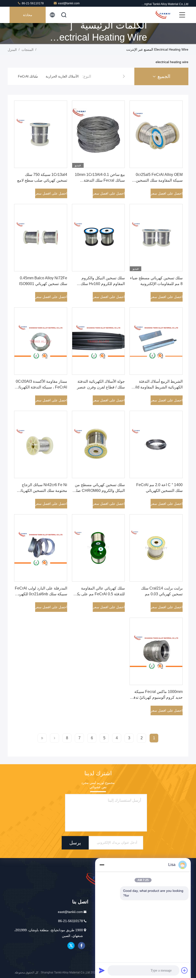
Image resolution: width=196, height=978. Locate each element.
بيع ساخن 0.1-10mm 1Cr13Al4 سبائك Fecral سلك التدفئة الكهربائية (100, 180)
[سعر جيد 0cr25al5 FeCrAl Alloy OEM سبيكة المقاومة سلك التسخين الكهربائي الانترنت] (156, 134)
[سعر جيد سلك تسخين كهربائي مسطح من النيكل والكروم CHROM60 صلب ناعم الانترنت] (98, 444)
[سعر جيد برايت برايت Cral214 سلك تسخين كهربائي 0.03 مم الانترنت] (156, 547)
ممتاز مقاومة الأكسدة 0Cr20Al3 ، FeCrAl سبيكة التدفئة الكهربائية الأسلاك (41, 387)
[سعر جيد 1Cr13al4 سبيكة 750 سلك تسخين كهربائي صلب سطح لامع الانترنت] (40, 134)
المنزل (12, 50)
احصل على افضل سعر (167, 193)
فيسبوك (81, 945)
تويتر (71, 945)
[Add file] (184, 970)
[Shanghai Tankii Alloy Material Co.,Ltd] (163, 15)
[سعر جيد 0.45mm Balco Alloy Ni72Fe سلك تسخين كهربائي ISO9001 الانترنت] (40, 237)
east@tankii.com (69, 3)
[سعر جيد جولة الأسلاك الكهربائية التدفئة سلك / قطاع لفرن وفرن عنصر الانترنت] (98, 341)
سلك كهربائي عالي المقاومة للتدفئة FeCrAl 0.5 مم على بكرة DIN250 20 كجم (99, 594)
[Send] (102, 970)
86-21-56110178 (32, 3)
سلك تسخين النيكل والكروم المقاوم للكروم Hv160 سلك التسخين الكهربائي (103, 284)
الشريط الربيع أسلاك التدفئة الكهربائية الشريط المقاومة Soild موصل (157, 387)
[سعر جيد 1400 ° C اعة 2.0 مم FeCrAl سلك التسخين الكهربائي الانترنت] (156, 444)
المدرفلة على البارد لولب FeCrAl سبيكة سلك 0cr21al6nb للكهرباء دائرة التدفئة (41, 594)
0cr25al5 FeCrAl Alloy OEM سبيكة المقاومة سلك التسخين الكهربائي (159, 180)
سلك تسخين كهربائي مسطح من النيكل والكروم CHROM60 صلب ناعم (98, 490)
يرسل (75, 843)
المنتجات (27, 50)
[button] (124, 76)
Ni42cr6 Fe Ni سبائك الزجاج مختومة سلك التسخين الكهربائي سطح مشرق (42, 490)
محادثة (27, 15)
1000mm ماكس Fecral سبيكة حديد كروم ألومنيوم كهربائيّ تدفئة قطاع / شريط (156, 697)
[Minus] (102, 865)
